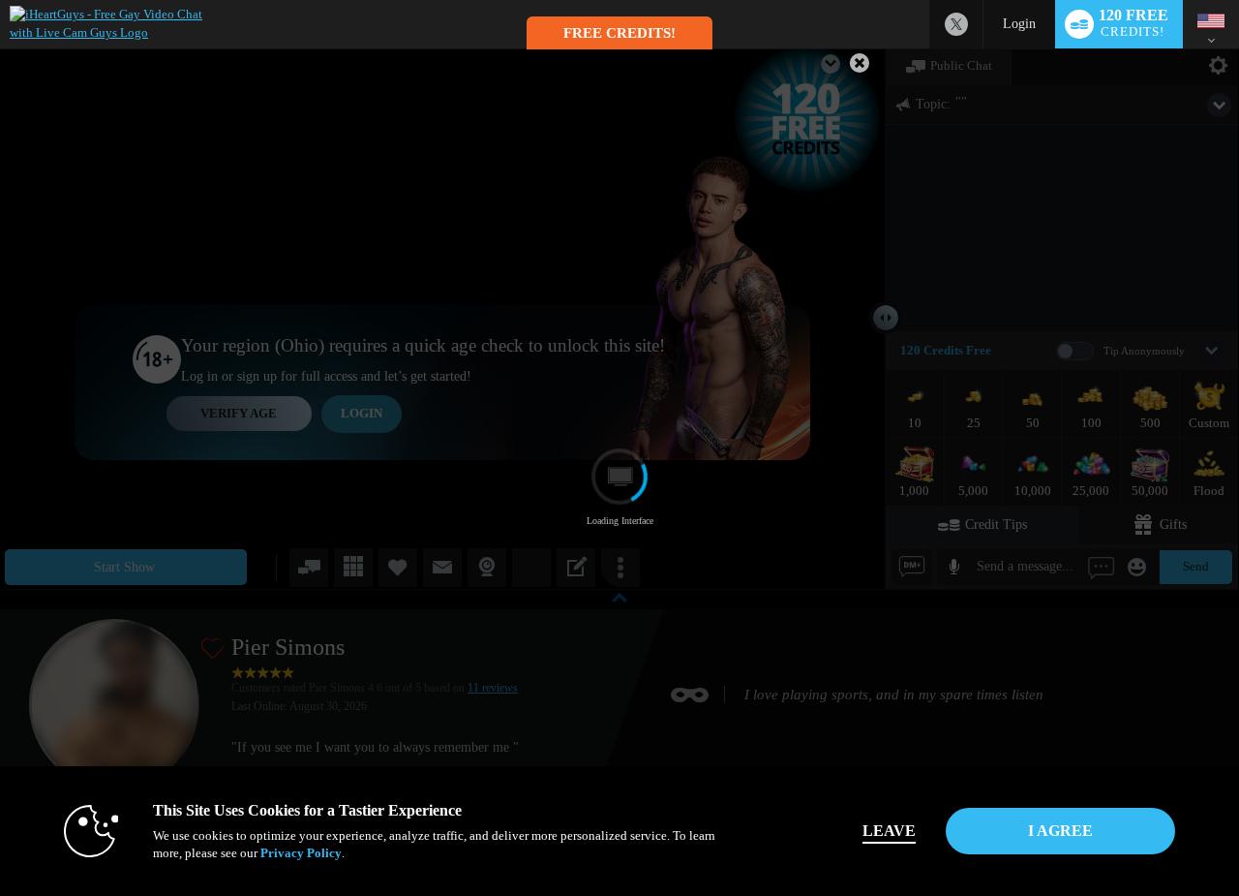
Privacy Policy (301, 853)
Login (1019, 23)
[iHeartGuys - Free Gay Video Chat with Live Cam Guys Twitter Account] (956, 24)
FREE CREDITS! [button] (619, 33)
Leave (889, 830)
